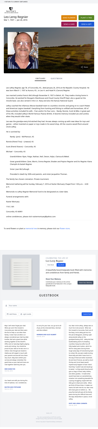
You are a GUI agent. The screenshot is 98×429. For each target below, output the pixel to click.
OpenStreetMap (51, 422)
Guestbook (56, 78)
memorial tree (31, 228)
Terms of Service (54, 418)
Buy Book (61, 265)
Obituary (40, 78)
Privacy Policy (43, 418)
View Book (50, 265)
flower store (65, 228)
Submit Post (87, 314)
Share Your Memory (85, 282)
